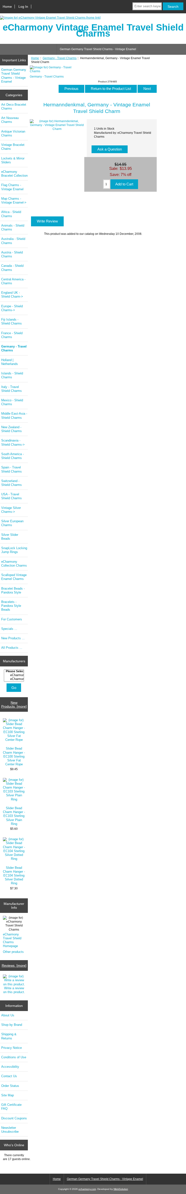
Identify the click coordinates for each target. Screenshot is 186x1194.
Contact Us (9, 1076)
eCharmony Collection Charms (14, 563)
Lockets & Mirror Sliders (12, 160)
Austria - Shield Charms (12, 254)
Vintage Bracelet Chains (12, 146)
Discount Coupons (14, 1118)
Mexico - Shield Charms (12, 402)
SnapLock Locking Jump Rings (14, 550)
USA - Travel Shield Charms (11, 496)
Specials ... (9, 629)
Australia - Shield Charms (13, 241)
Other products (13, 952)
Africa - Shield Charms (11, 214)
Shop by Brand (11, 1025)
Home (7, 6)
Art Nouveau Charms (10, 120)
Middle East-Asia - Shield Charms (14, 415)
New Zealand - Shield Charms (11, 429)
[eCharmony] (14, 675)
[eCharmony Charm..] (14, 679)
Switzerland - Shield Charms (11, 483)
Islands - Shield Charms (12, 375)
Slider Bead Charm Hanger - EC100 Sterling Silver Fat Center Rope (14, 756)
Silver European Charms (12, 523)
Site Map (7, 1095)
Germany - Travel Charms (60, 58)
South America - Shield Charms (12, 456)
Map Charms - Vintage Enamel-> (13, 200)
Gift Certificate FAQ (11, 1106)
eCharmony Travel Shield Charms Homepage (12, 940)
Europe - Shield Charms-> (12, 308)
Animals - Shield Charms (12, 227)
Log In (23, 6)
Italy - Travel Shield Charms (11, 389)
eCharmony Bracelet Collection (14, 173)
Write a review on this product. (14, 990)
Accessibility (10, 1066)
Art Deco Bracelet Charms (13, 106)
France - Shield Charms (12, 335)
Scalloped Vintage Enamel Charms (14, 577)
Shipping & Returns (8, 1036)
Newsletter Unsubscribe (10, 1129)
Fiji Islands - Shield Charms (11, 321)
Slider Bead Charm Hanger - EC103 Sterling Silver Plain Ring (14, 816)
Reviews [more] (14, 965)
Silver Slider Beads (9, 536)
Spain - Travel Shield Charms (11, 469)
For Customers (11, 619)
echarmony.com (87, 1189)
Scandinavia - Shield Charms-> (13, 442)
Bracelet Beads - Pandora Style (13, 590)
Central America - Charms (13, 281)
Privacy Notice (11, 1048)
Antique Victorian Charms (13, 133)
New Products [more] (14, 704)
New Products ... (13, 638)
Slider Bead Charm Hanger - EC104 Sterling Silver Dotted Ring (14, 875)
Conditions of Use (13, 1057)
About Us (7, 1015)
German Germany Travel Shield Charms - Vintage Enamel (98, 49)
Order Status (10, 1086)
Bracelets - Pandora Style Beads (11, 605)
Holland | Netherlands (9, 362)
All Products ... (11, 647)
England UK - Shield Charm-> (12, 294)
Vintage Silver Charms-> (11, 510)
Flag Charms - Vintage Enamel (12, 187)
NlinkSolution (121, 1189)
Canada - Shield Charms (12, 267)
